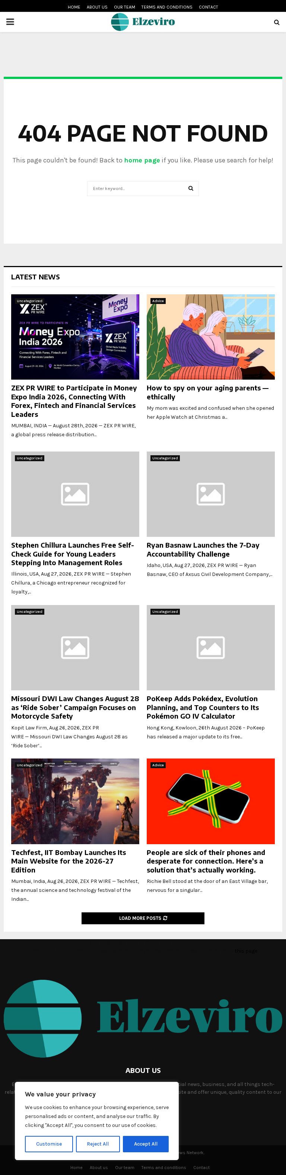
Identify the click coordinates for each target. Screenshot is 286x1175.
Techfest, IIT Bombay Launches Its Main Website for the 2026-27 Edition (68, 861)
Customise (49, 1144)
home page (142, 160)
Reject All (98, 1144)
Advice (158, 301)
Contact (208, 7)
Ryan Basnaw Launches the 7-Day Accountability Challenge (203, 549)
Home (74, 7)
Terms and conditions (167, 7)
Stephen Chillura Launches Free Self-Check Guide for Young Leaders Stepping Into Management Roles (72, 554)
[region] (97, 1121)
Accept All (146, 1144)
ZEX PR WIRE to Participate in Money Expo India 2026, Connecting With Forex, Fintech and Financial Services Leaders (74, 400)
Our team (124, 7)
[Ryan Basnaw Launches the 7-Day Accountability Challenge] (211, 494)
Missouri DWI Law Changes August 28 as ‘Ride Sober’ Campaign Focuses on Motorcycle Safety (75, 707)
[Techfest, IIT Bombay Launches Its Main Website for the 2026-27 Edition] (75, 801)
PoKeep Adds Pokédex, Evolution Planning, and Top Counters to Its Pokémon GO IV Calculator (203, 707)
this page (246, 951)
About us (97, 7)
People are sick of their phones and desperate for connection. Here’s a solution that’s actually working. (206, 861)
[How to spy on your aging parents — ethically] (211, 337)
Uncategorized (29, 301)
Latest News (35, 276)
